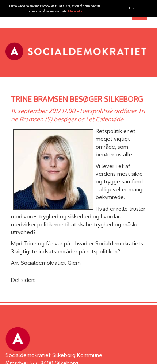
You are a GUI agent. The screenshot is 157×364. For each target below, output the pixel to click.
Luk (131, 8)
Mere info (75, 11)
